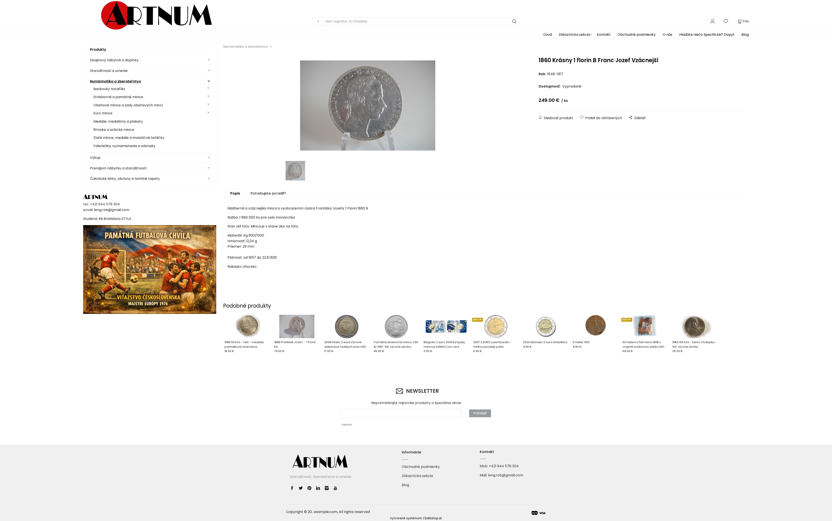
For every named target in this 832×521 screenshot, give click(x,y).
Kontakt (604, 34)
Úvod (547, 34)
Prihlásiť (480, 413)
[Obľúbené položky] (726, 21)
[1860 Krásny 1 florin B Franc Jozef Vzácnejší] (368, 105)
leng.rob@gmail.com (111, 209)
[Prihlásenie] (712, 21)
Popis (235, 193)
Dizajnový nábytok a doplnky (114, 60)
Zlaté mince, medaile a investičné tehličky (128, 137)
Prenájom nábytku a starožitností (118, 168)
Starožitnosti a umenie (109, 70)
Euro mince (102, 113)
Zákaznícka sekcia (574, 34)
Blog (745, 34)
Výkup (95, 157)
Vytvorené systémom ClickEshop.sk (416, 518)
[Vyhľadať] (317, 21)
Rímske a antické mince (113, 129)
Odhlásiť (346, 424)
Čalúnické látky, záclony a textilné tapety (125, 178)
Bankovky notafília (109, 88)
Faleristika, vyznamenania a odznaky (124, 145)
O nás (667, 34)
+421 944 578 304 (504, 466)
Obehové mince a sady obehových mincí (128, 105)
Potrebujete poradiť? (268, 193)
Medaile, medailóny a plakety (118, 121)
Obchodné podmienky (637, 34)
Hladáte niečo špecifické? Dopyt (706, 34)
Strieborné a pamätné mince (118, 96)
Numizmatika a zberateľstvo (115, 81)
